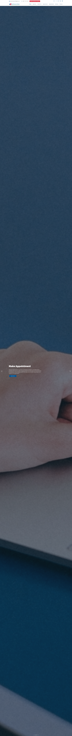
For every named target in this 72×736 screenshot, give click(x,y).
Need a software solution (34, 1)
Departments (45, 4)
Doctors (61, 4)
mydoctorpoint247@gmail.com (15, 1)
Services (56, 4)
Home (30, 4)
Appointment (51, 4)
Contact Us (39, 4)
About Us (34, 4)
